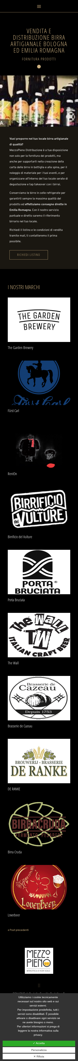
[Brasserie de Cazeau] (39, 698)
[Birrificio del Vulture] (39, 509)
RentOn (12, 473)
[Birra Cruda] (39, 824)
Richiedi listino (28, 255)
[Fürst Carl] (39, 383)
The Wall (13, 662)
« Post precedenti (18, 930)
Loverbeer (14, 915)
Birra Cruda (15, 851)
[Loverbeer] (39, 887)
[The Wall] (39, 635)
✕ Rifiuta (39, 1056)
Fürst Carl (13, 410)
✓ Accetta (39, 1043)
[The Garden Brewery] (39, 319)
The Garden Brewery (20, 347)
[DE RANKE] (39, 761)
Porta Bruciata (16, 599)
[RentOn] (39, 446)
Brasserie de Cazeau (20, 726)
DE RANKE (14, 788)
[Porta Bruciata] (39, 572)
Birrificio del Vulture (20, 536)
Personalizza (39, 1050)
